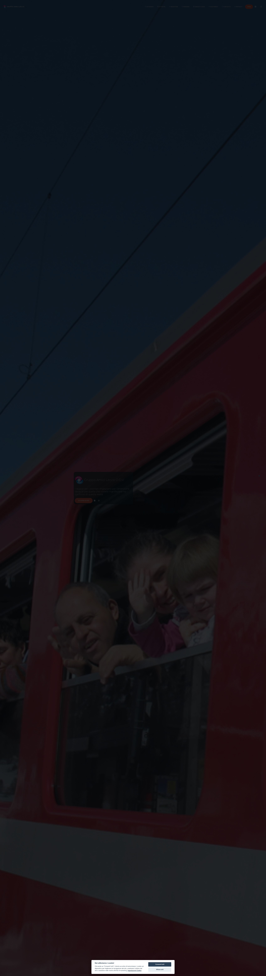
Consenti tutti (159, 964)
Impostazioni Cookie (134, 970)
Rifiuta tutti (159, 969)
